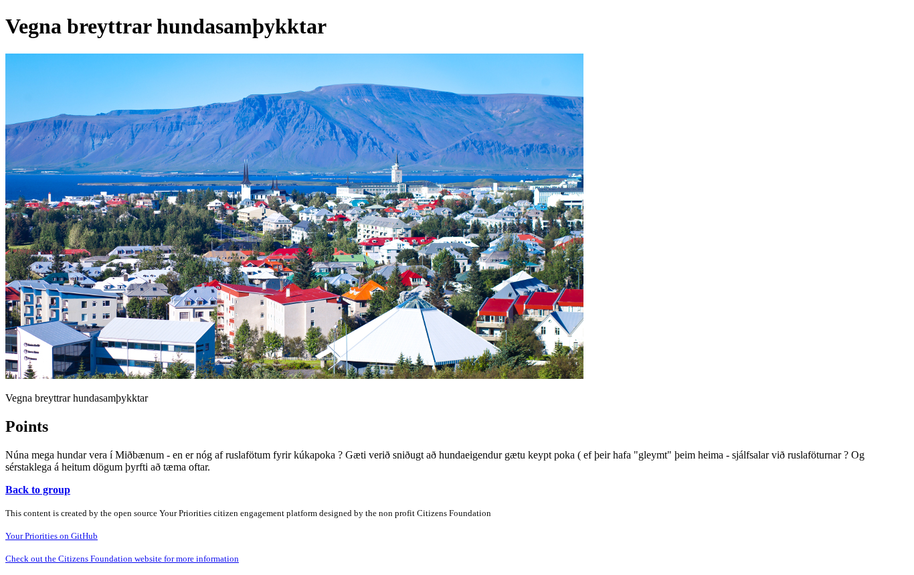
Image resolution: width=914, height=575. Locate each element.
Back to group (37, 489)
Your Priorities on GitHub (51, 536)
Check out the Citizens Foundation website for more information (122, 559)
